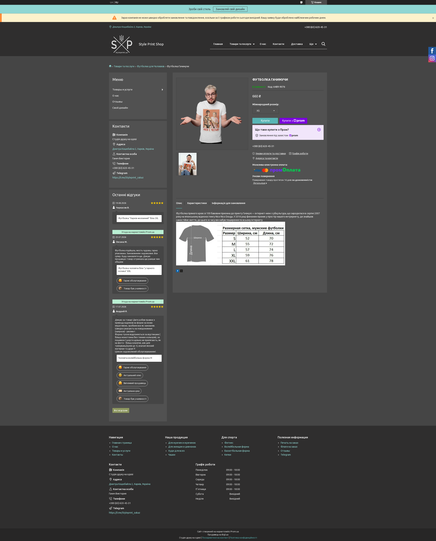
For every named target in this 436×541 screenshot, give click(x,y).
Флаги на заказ (289, 446)
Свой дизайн (120, 107)
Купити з (287, 120)
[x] (181, 271)
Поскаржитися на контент (215, 538)
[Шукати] (322, 44)
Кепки (227, 454)
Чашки (171, 454)
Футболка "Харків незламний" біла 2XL (138, 218)
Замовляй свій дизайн (230, 9)
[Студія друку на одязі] (122, 44)
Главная (218, 44)
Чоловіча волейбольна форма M (135, 358)
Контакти (278, 44)
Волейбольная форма (236, 446)
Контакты (117, 454)
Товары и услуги (122, 89)
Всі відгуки (121, 410)
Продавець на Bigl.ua (218, 534)
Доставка (297, 44)
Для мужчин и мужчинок (182, 442)
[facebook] (177, 271)
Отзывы (117, 101)
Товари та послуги (240, 44)
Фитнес (228, 442)
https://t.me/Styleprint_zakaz (128, 177)
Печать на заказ (289, 442)
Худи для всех (176, 450)
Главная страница (122, 442)
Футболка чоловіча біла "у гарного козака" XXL (136, 269)
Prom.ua (235, 531)
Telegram (286, 454)
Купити (265, 120)
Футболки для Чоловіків (151, 66)
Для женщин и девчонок (182, 446)
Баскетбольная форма (237, 450)
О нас (263, 44)
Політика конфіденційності (243, 538)
